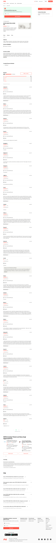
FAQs (38, 522)
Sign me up (11, 528)
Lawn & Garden (12, 3)
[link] (10, 445)
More (15, 3)
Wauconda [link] (8, 5)
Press (46, 523)
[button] (3, 456)
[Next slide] (5, 456)
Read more (5, 57)
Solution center (40, 519)
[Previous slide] (3, 456)
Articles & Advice (19, 3)
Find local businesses (23, 519)
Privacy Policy (15, 538)
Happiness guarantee (49, 527)
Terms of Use (10, 538)
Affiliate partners (48, 529)
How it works (48, 519)
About (4, 35)
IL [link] (5, 5)
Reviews (8, 35)
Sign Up (50, 1)
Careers (47, 522)
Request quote (10, 453)
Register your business (32, 519)
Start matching (17, 16)
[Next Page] (21, 429)
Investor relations (48, 525)
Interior (5, 3)
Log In (46, 1)
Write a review (26, 73)
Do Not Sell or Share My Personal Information (21, 539)
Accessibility (11, 539)
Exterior (8, 3)
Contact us (47, 526)
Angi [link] (4, 5)
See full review (5, 100)
